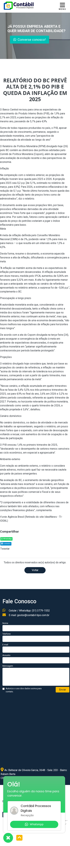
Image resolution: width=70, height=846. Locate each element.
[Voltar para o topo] (19, 838)
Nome (5, 623)
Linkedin (7, 544)
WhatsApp (7, 539)
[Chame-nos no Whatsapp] (8, 838)
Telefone (6, 634)
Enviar (62, 689)
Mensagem (7, 666)
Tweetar (5, 548)
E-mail (5, 644)
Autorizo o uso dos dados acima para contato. (24, 690)
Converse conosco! (32, 40)
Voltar (35, 570)
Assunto (6, 655)
